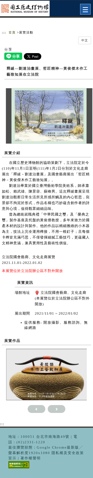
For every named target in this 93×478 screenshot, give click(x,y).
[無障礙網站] (18, 468)
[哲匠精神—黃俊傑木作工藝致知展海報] (46, 374)
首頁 (12, 32)
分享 (8, 49)
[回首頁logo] (27, 9)
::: (4, 32)
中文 (84, 40)
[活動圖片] (49, 115)
